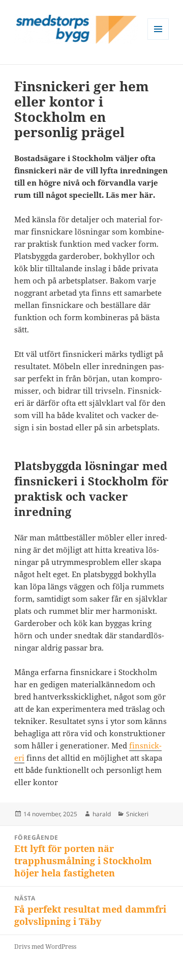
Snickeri (137, 814)
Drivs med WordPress (45, 946)
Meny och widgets (158, 39)
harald (102, 814)
